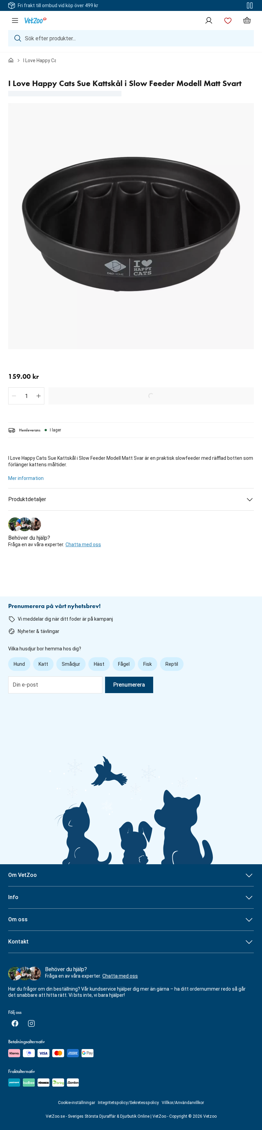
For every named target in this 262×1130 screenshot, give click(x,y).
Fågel (124, 664)
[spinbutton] (26, 396)
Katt (43, 664)
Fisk (147, 664)
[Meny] (15, 20)
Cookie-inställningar (76, 1102)
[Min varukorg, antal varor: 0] (247, 20)
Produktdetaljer (27, 499)
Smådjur (71, 664)
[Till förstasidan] (11, 60)
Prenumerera (129, 684)
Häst (99, 664)
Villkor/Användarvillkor (183, 1102)
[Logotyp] (35, 20)
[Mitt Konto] (209, 20)
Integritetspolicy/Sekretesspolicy (128, 1102)
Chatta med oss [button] (83, 544)
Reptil (171, 664)
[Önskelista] (228, 20)
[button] (14, 396)
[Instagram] (31, 1023)
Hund (19, 664)
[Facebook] (15, 1023)
